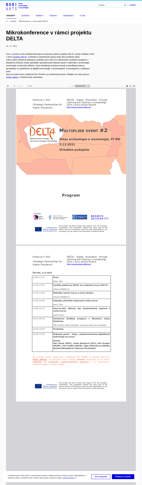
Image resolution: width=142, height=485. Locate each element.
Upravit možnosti (69, 478)
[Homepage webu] (17, 6)
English (132, 5)
